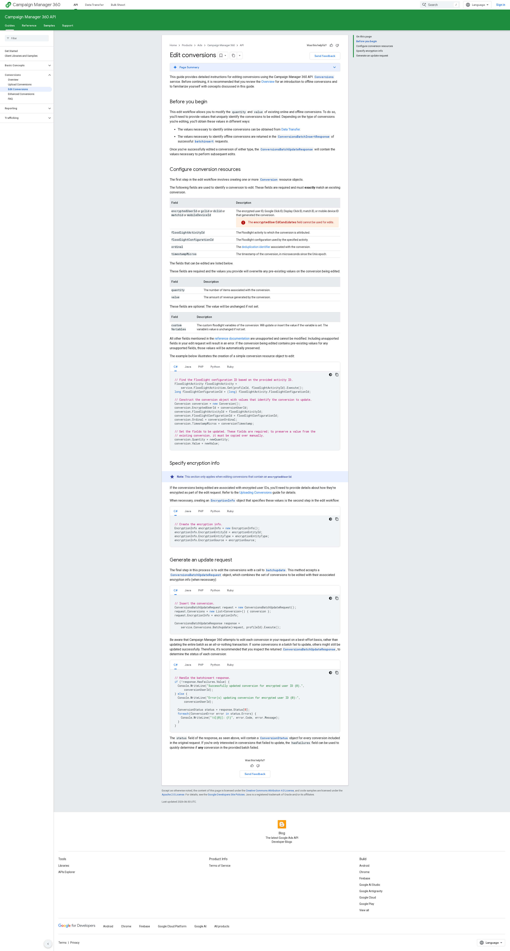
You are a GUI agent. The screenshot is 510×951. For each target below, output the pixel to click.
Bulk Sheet (118, 5)
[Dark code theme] (330, 374)
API (76, 5)
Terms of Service (219, 865)
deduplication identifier (256, 246)
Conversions (324, 77)
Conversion (269, 179)
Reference (29, 25)
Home (173, 45)
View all (364, 910)
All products (221, 926)
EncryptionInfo (223, 500)
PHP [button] (200, 366)
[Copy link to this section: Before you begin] (211, 102)
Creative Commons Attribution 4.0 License (270, 790)
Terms (62, 942)
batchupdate (275, 570)
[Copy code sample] (337, 374)
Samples (49, 25)
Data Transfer (94, 5)
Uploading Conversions (255, 492)
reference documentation (232, 338)
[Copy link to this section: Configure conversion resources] (245, 169)
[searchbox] (27, 38)
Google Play (366, 903)
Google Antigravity (370, 891)
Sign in (500, 4)
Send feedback (325, 56)
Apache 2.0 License (173, 794)
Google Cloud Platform (172, 926)
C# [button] (176, 366)
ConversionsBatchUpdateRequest (196, 575)
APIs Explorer (66, 872)
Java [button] (188, 366)
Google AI (200, 926)
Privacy (74, 942)
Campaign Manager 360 (36, 4)
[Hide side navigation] (48, 944)
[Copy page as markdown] (233, 55)
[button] (23, 65)
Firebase (364, 878)
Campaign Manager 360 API (30, 17)
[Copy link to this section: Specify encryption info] (224, 463)
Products (187, 45)
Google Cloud (367, 897)
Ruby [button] (230, 366)
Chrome (364, 872)
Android (364, 865)
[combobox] (440, 4)
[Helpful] (331, 45)
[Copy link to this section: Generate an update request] (236, 560)
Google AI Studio (369, 884)
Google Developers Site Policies (226, 794)
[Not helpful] (337, 45)
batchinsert (204, 141)
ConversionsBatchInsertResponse (304, 136)
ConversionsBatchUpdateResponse (287, 149)
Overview (268, 82)
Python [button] (215, 366)
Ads (199, 45)
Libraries (63, 865)
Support (67, 25)
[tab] (175, 366)
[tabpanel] (255, 410)
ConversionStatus (274, 738)
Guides (10, 25)
